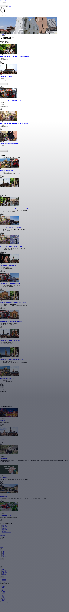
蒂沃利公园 (4, 525)
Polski (3, 597)
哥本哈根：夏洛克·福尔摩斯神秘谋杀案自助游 (9, 143)
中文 (3, 600)
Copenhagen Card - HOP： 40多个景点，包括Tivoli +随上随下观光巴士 (15, 123)
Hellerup (3, 545)
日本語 (3, 595)
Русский (3, 598)
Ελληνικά (3, 590)
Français (3, 592)
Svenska (3, 599)
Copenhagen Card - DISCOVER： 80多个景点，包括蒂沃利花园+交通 (14, 56)
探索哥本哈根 (2, 535)
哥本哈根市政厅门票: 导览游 (6, 76)
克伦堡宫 (3, 527)
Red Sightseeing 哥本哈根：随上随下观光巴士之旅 (10, 100)
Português (4, 596)
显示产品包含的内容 (3, 59)
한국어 (3, 593)
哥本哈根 (3, 540)
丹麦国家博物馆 (5, 526)
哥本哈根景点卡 (5, 528)
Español (3, 591)
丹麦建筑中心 (4, 530)
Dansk (3, 588)
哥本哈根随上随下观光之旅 (6, 532)
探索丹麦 (2, 547)
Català (3, 587)
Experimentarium (5, 531)
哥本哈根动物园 (5, 529)
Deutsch (3, 589)
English (3, 586)
